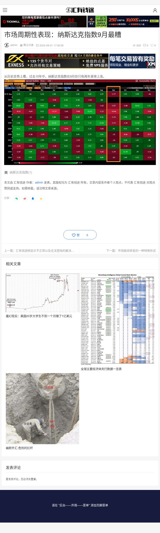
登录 (33, 479)
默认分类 (29, 45)
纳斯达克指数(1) (21, 172)
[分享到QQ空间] (41, 198)
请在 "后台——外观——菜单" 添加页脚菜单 (80, 505)
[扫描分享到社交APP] (17, 198)
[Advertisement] (80, 215)
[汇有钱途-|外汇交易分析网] (80, 10)
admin (14, 45)
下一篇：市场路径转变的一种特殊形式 (131, 250)
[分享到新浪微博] (25, 198)
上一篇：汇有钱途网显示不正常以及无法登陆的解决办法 (40, 250)
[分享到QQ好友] (33, 198)
